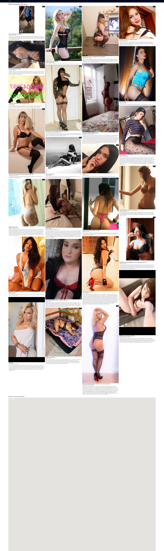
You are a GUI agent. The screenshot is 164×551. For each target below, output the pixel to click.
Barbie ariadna (122, 155)
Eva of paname (49, 228)
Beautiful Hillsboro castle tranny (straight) (128, 210)
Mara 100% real (122, 101)
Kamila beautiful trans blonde (52, 61)
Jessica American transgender (15, 34)
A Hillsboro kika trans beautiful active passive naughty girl (21, 174)
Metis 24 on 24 (12, 292)
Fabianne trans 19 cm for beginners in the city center (94, 56)
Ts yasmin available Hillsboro (15, 68)
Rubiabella (11, 362)
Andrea (84, 173)
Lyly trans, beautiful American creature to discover (56, 300)
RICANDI (9, 1)
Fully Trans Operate (50, 174)
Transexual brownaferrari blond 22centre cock (19, 103)
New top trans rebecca (87, 291)
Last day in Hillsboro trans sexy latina (90, 132)
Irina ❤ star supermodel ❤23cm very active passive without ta (132, 262)
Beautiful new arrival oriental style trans (91, 230)
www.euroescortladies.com (18, 74)
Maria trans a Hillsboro (50, 357)
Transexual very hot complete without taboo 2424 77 (57, 131)
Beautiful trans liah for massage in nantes (128, 39)
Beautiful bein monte (13, 227)
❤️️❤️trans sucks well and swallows (126, 335)
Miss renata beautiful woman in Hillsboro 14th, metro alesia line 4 (96, 383)
